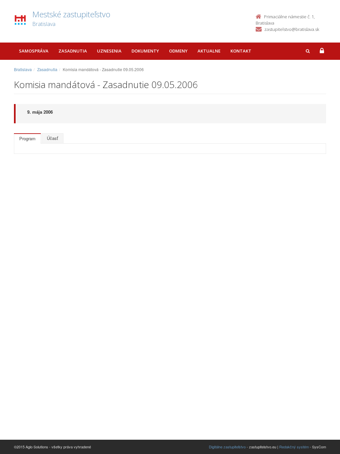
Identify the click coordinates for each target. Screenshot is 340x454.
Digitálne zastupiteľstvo (227, 446)
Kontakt (240, 51)
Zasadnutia (72, 51)
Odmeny (178, 51)
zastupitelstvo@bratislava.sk (291, 29)
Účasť (52, 138)
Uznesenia (109, 51)
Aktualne (209, 51)
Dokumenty (145, 51)
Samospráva (33, 51)
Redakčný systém (294, 446)
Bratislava (23, 69)
